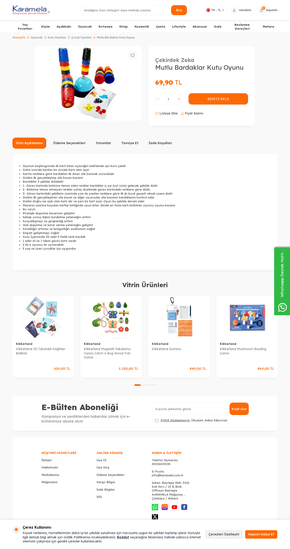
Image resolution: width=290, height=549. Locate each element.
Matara (268, 26)
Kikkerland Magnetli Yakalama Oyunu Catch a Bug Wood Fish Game (107, 353)
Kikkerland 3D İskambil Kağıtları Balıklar (40, 351)
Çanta (160, 26)
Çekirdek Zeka (174, 60)
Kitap (123, 26)
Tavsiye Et (129, 143)
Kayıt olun (239, 409)
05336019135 (161, 464)
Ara (179, 10)
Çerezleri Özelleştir (223, 534)
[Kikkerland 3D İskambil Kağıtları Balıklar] (43, 317)
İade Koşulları (160, 143)
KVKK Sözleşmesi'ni (175, 420)
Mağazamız (49, 482)
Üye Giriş (103, 467)
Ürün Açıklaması (29, 143)
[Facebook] (184, 507)
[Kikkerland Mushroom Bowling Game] (247, 317)
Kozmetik (142, 26)
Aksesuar (200, 26)
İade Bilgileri (106, 489)
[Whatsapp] (155, 507)
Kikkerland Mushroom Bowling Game (243, 351)
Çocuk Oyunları (81, 37)
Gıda (217, 26)
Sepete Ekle (218, 99)
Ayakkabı (64, 26)
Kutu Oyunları (57, 37)
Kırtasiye (106, 26)
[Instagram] (165, 507)
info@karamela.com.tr (167, 475)
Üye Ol (101, 460)
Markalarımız (50, 475)
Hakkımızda (49, 467)
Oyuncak (85, 26)
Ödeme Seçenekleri (69, 143)
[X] (155, 517)
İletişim (46, 460)
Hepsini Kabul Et (261, 534)
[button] (137, 385)
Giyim (45, 26)
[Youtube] (174, 507)
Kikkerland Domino (166, 349)
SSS (99, 497)
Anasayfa (18, 37)
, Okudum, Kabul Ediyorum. (194, 420)
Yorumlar (103, 143)
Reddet (123, 537)
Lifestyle (179, 26)
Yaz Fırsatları (25, 26)
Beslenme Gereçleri (242, 26)
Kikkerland (24, 344)
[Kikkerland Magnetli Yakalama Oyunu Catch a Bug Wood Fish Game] (111, 317)
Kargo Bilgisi (106, 482)
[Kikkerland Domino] (179, 317)
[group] (88, 83)
